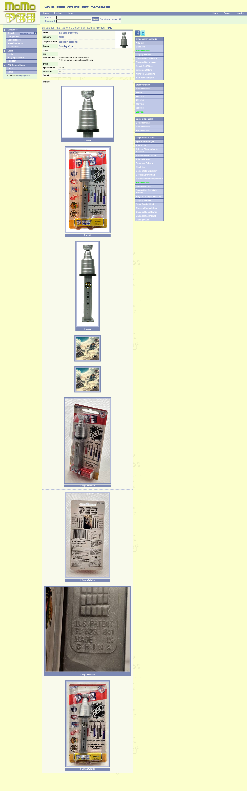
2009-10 (140, 108)
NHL (109, 27)
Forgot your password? (110, 19)
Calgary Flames (143, 54)
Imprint (240, 13)
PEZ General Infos (16, 65)
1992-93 (140, 96)
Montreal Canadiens (145, 74)
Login (46, 13)
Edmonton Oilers (144, 70)
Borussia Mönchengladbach (149, 179)
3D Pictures (13, 46)
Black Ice (140, 47)
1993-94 (140, 100)
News (70, 13)
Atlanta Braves (143, 159)
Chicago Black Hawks (146, 58)
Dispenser (12, 30)
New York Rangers (145, 78)
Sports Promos (96, 27)
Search (11, 33)
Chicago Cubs (142, 220)
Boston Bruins (143, 127)
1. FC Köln (141, 145)
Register (58, 13)
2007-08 (140, 104)
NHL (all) (140, 43)
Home (215, 13)
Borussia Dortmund (145, 175)
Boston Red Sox (143, 186)
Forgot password (16, 57)
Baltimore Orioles (144, 163)
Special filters (14, 40)
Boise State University (146, 171)
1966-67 (140, 92)
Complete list (14, 36)
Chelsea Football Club (146, 208)
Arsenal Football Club (146, 155)
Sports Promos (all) (145, 141)
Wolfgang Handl (23, 76)
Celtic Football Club (145, 204)
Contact (227, 13)
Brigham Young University (148, 196)
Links (10, 68)
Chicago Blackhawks (146, 62)
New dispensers (15, 43)
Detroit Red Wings (144, 66)
